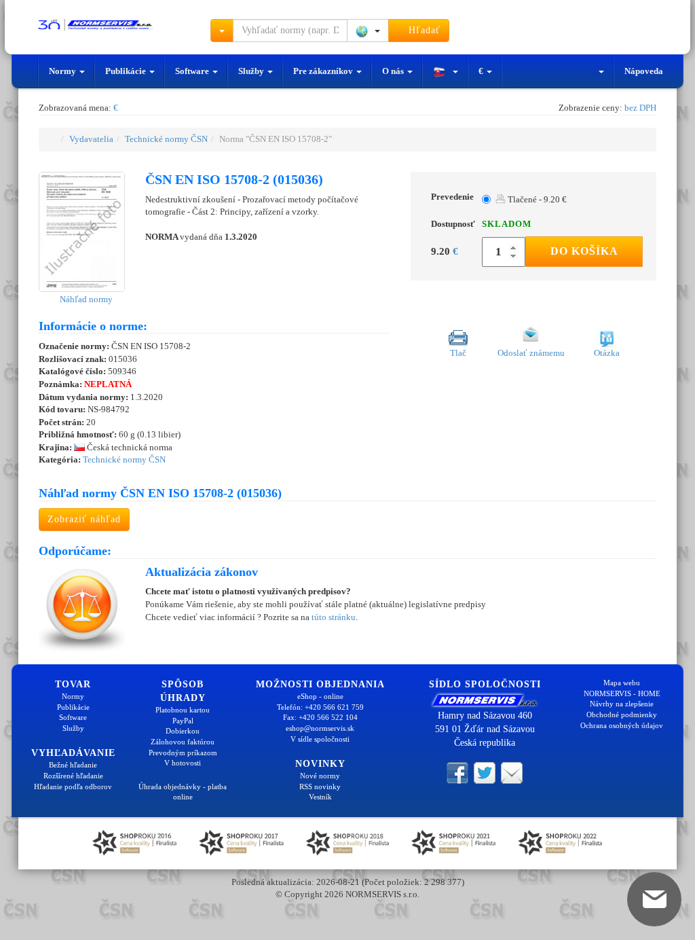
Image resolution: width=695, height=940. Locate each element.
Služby (252, 71)
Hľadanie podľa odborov (73, 786)
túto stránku (334, 617)
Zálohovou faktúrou (182, 742)
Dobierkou (183, 731)
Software (193, 71)
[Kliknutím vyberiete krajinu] (368, 30)
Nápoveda (643, 71)
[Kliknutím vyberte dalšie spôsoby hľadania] (221, 30)
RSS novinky (320, 786)
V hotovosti (182, 763)
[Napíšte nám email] (512, 772)
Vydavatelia (91, 139)
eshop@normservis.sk (320, 728)
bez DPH (640, 108)
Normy (63, 71)
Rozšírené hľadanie (73, 776)
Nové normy (320, 776)
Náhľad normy (85, 299)
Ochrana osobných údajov (621, 725)
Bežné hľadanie (73, 765)
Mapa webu (621, 683)
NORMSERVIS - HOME (622, 693)
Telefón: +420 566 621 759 (320, 707)
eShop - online (320, 696)
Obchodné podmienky (621, 714)
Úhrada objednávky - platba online (182, 791)
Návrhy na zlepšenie (622, 704)
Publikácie (126, 71)
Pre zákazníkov (324, 71)
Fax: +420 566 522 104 (320, 717)
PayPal (182, 721)
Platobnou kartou (182, 710)
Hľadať (422, 30)
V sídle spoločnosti (320, 739)
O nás (394, 71)
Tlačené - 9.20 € (536, 199)
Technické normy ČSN (166, 139)
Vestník (320, 797)
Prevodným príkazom (183, 752)
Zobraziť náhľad (84, 519)
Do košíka (584, 251)
